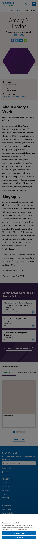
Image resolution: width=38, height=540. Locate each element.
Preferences (19, 537)
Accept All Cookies (19, 533)
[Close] (32, 518)
